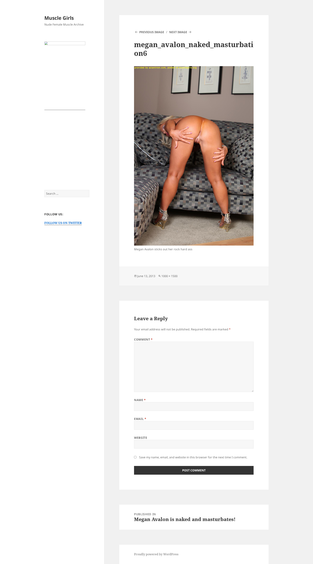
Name (140, 400)
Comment (143, 339)
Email (140, 419)
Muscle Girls (59, 17)
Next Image (178, 32)
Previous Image (151, 32)
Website (140, 438)
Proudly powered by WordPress (156, 554)
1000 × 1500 (169, 276)
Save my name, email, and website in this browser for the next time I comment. (193, 457)
